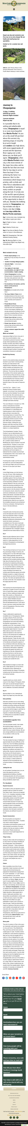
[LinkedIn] (17, 1117)
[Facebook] (11, 1117)
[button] (13, 9)
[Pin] (14, 1117)
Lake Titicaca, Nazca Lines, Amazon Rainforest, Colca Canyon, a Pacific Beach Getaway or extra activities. (14, 69)
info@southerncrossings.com (14, 1115)
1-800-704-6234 (18, 1111)
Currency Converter (13, 969)
